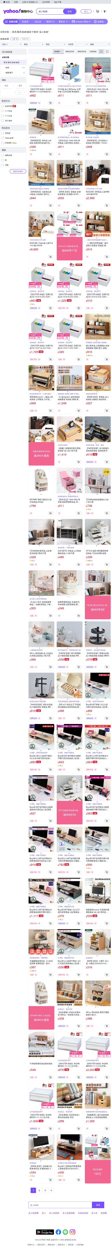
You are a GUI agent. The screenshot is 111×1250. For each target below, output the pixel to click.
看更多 (62, 21)
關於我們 (41, 1244)
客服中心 (31, 1244)
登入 (86, 11)
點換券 (25, 21)
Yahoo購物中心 (18, 11)
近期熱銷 (93, 51)
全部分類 (5, 57)
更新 (74, 1239)
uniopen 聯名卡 (83, 21)
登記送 (38, 21)
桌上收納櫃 (33, 1213)
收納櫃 (104, 1213)
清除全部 (25, 39)
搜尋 (98, 1204)
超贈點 (100, 21)
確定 (20, 92)
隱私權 (70, 1244)
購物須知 (51, 1244)
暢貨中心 (50, 21)
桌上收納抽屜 (69, 1213)
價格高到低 (81, 51)
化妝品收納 (83, 1213)
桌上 (44, 1213)
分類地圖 (80, 1244)
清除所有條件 (18, 171)
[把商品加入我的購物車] (50, 103)
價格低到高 (69, 51)
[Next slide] (52, 70)
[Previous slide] (30, 70)
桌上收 (94, 1213)
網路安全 (61, 1244)
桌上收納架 (54, 1213)
